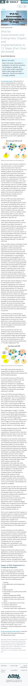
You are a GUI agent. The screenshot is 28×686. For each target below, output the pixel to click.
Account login (14, 665)
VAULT (14, 2)
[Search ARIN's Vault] (20, 6)
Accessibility (14, 670)
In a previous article (7, 81)
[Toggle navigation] (24, 6)
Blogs (3, 9)
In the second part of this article (10, 631)
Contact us (24, 670)
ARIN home (4, 665)
